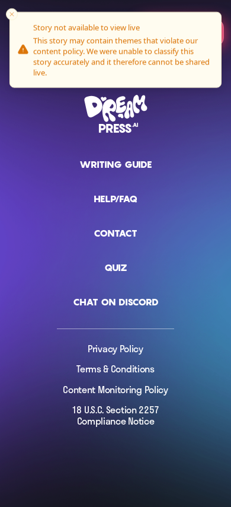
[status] (115, 50)
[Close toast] (12, 14)
